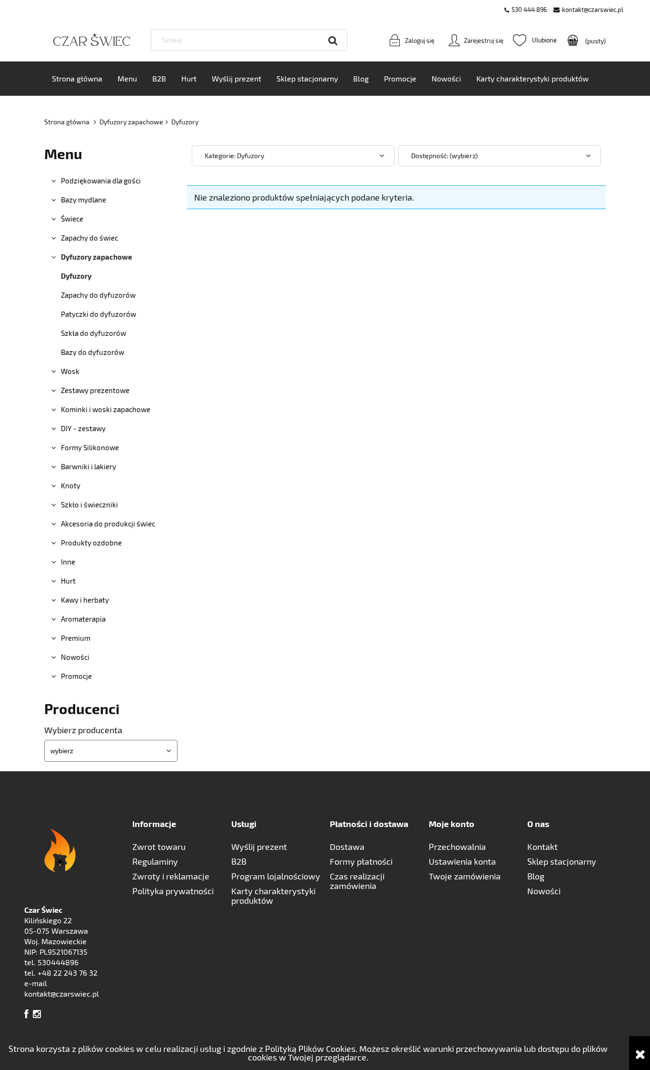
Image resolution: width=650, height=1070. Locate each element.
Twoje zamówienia (465, 876)
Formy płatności (361, 861)
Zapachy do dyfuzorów (98, 295)
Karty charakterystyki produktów (273, 896)
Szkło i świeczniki (89, 504)
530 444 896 (529, 9)
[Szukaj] (333, 40)
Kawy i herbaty (85, 600)
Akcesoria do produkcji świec (108, 523)
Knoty (70, 485)
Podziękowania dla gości (101, 180)
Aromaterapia (83, 619)
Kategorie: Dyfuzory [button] (234, 155)
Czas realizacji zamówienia (357, 881)
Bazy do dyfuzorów (92, 352)
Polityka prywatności (173, 891)
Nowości (75, 657)
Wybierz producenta (83, 730)
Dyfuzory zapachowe (96, 256)
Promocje (76, 676)
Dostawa (347, 846)
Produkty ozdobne (91, 542)
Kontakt (542, 846)
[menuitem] (77, 78)
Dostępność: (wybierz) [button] (444, 155)
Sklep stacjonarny (561, 861)
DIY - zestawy (83, 428)
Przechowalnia (457, 846)
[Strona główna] (91, 40)
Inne (68, 561)
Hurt (68, 580)
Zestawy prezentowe (95, 390)
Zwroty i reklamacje (170, 876)
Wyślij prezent (259, 846)
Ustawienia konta (462, 861)
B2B (238, 861)
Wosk (70, 371)
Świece (72, 218)
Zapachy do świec (89, 237)
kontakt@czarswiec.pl (592, 9)
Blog (535, 876)
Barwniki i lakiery (88, 466)
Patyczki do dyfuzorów (98, 314)
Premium (75, 638)
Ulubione (535, 40)
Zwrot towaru (159, 846)
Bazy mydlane (83, 199)
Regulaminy (155, 861)
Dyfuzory (76, 276)
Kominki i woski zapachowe (105, 409)
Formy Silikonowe (90, 447)
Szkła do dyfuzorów (93, 333)
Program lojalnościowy (275, 876)
